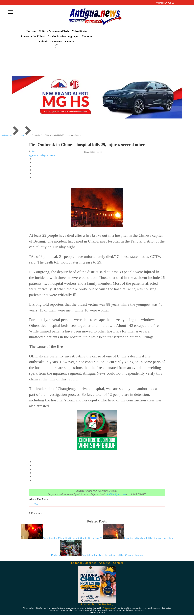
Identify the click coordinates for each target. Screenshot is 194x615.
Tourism (31, 31)
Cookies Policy (105, 604)
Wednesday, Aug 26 (165, 3)
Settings (169, 610)
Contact (69, 41)
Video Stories (79, 31)
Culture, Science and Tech (54, 31)
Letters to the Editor (32, 36)
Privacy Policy (88, 604)
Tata (33, 151)
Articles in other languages (63, 36)
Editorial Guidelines (50, 41)
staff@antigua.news (116, 494)
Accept (137, 610)
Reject (153, 610)
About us (87, 36)
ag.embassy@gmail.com (42, 155)
